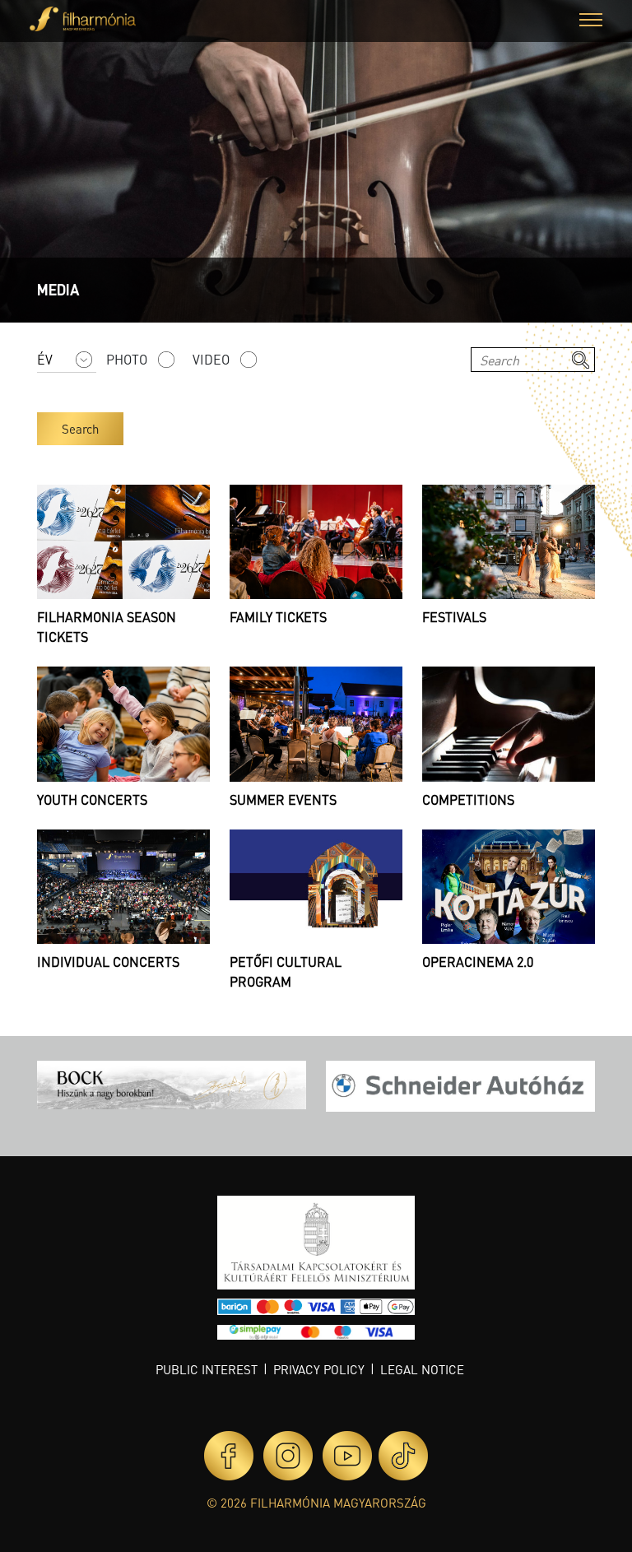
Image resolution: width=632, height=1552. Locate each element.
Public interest (207, 1369)
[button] (590, 21)
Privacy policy (319, 1369)
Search (80, 429)
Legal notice (422, 1369)
